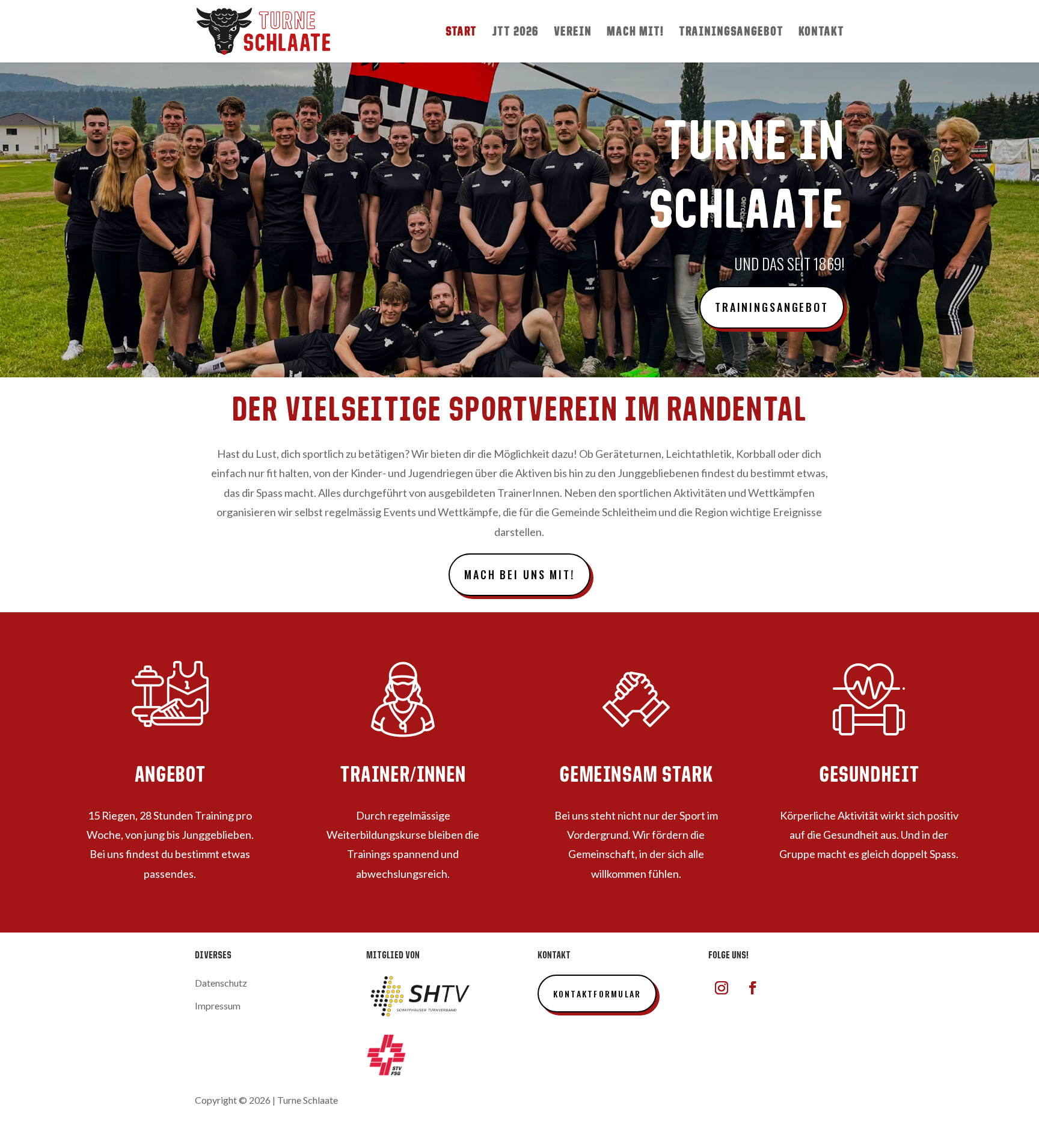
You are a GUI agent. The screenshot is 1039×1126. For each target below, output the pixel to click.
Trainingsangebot (731, 32)
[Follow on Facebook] (753, 988)
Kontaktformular (597, 993)
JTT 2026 (515, 32)
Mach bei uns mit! (519, 574)
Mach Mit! (635, 32)
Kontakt (821, 32)
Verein (573, 32)
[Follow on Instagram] (721, 988)
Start (461, 32)
